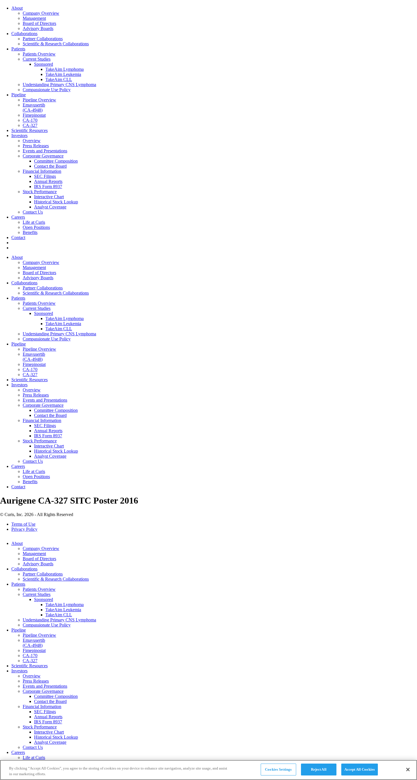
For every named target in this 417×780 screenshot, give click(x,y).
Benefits (30, 232)
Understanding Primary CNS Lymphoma (59, 84)
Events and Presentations (45, 150)
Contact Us (33, 212)
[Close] (408, 769)
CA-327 (30, 125)
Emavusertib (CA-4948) (34, 107)
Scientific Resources (29, 130)
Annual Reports (48, 181)
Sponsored (43, 64)
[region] (208, 770)
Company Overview (41, 13)
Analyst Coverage (50, 206)
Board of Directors (39, 23)
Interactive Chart (49, 196)
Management (34, 18)
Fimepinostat (34, 115)
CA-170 (30, 120)
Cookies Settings (278, 769)
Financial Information (42, 171)
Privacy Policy (24, 529)
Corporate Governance (43, 156)
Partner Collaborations (43, 38)
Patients (18, 48)
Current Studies (36, 59)
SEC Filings (45, 176)
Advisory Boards (38, 28)
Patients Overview (39, 54)
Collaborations (24, 33)
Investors (19, 135)
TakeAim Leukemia (63, 74)
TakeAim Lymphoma (64, 69)
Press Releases (36, 145)
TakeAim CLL (58, 79)
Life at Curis (34, 222)
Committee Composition (56, 161)
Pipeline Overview (39, 99)
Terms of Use (23, 524)
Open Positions (36, 227)
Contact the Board (50, 166)
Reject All (319, 769)
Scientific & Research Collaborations (56, 43)
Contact (18, 237)
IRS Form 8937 (48, 186)
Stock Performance (40, 191)
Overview (32, 140)
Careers (18, 217)
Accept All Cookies (359, 769)
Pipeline (18, 94)
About (17, 8)
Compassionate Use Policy (47, 89)
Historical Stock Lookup (56, 201)
